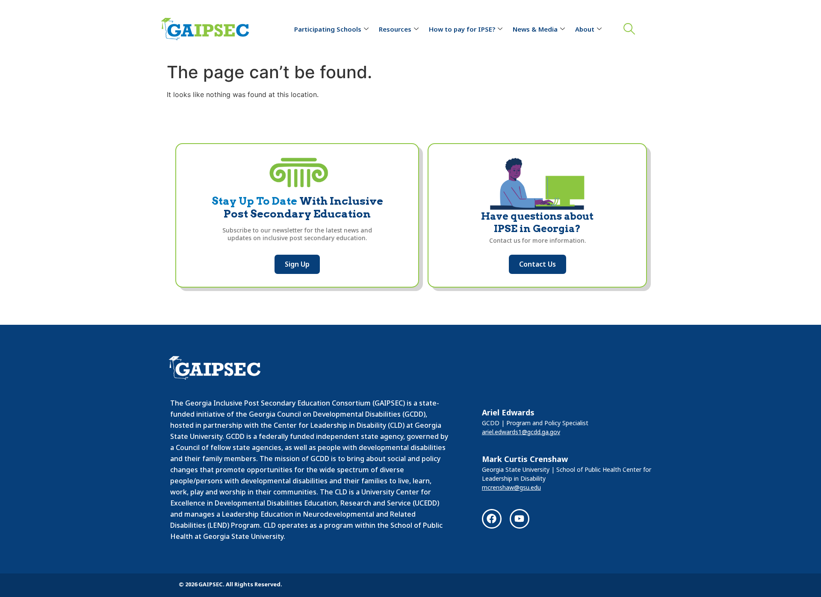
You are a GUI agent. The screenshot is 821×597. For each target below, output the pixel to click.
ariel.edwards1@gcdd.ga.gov (521, 432)
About (584, 29)
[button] (627, 29)
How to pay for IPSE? (462, 29)
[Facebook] (492, 519)
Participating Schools (327, 29)
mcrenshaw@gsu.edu (511, 487)
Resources (395, 29)
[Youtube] (519, 519)
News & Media (535, 29)
